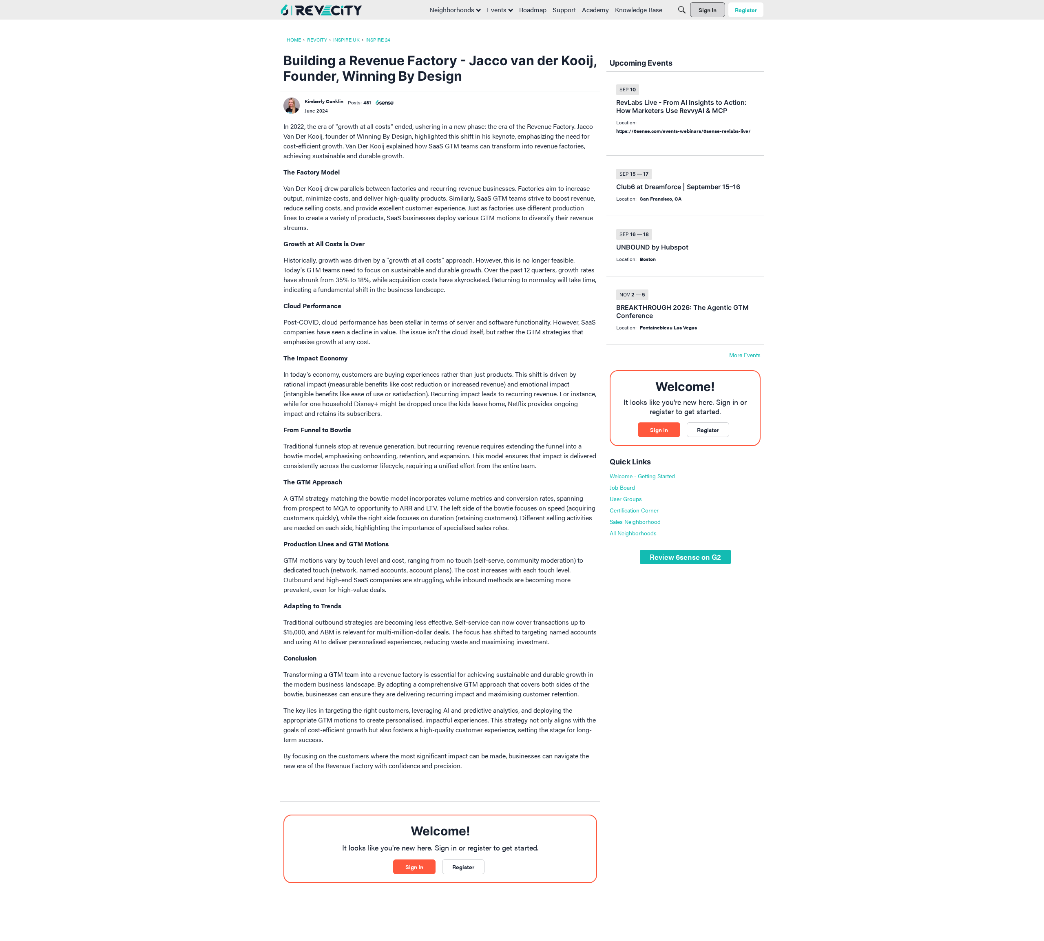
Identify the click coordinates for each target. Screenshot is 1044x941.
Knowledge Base (638, 9)
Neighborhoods (452, 9)
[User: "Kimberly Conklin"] (291, 105)
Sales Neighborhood (635, 521)
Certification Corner (634, 510)
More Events (745, 355)
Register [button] (463, 867)
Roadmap (532, 9)
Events (497, 9)
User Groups (626, 499)
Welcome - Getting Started (642, 476)
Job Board (622, 487)
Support (564, 9)
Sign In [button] (414, 867)
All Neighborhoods (633, 533)
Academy (595, 9)
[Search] (682, 9)
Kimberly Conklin (324, 101)
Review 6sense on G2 (685, 557)
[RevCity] (321, 10)
